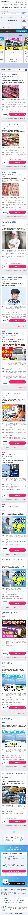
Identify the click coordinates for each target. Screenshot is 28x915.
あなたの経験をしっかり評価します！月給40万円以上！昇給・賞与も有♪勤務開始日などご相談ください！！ (14, 726)
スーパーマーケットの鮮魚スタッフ (11, 172)
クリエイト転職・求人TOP (5, 4)
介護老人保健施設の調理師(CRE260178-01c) (13, 222)
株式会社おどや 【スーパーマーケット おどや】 (11, 76)
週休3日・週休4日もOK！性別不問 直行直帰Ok (13, 619)
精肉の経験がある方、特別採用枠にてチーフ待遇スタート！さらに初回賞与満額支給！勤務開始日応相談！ (13, 82)
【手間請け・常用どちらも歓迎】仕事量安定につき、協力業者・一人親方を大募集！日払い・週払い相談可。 (13, 783)
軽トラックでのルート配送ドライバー (12, 393)
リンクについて (13, 898)
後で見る (5, 114)
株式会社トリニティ (5, 395)
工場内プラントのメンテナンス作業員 (12, 560)
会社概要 (22, 900)
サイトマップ (21, 898)
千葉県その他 (16, 4)
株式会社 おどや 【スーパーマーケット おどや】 (11, 126)
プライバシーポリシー (9, 900)
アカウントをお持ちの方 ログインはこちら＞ (14, 873)
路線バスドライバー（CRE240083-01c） (12, 277)
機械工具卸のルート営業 (8, 454)
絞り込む (24, 13)
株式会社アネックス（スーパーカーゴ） (9, 335)
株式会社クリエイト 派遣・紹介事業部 (9, 279)
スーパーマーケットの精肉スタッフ (11, 74)
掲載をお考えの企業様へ (18, 902)
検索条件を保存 (21, 31)
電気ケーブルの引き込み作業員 (10, 507)
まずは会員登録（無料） (14, 871)
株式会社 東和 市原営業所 (7, 456)
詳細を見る (17, 114)
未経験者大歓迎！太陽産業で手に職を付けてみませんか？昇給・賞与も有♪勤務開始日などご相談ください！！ (13, 671)
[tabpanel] (14, 50)
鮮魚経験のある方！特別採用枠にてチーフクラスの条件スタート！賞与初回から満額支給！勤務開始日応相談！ (13, 180)
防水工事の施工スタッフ (8, 663)
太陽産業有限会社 (5, 665)
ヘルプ (16, 900)
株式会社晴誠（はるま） (6, 777)
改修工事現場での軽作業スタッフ (10, 613)
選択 (24, 17)
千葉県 (11, 4)
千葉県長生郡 (21, 4)
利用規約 (6, 898)
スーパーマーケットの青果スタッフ (11, 124)
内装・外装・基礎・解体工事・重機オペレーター (13, 774)
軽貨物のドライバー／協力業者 (10, 333)
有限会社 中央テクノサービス (7, 508)
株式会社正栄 (4, 614)
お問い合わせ (8, 902)
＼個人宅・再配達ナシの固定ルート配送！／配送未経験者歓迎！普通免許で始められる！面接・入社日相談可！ (13, 401)
